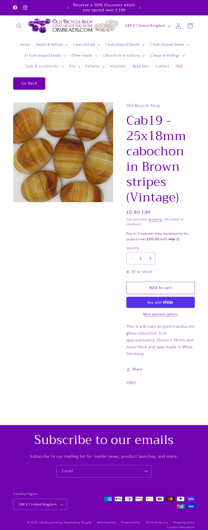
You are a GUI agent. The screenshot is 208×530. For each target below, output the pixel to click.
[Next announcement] (139, 8)
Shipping (155, 219)
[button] (19, 26)
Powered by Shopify (78, 522)
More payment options (160, 314)
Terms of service (157, 522)
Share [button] (137, 369)
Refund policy (106, 522)
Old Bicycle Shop (51, 522)
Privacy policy (131, 522)
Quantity (133, 248)
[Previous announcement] (68, 8)
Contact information (181, 527)
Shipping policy (184, 522)
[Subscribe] (145, 471)
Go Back (29, 83)
